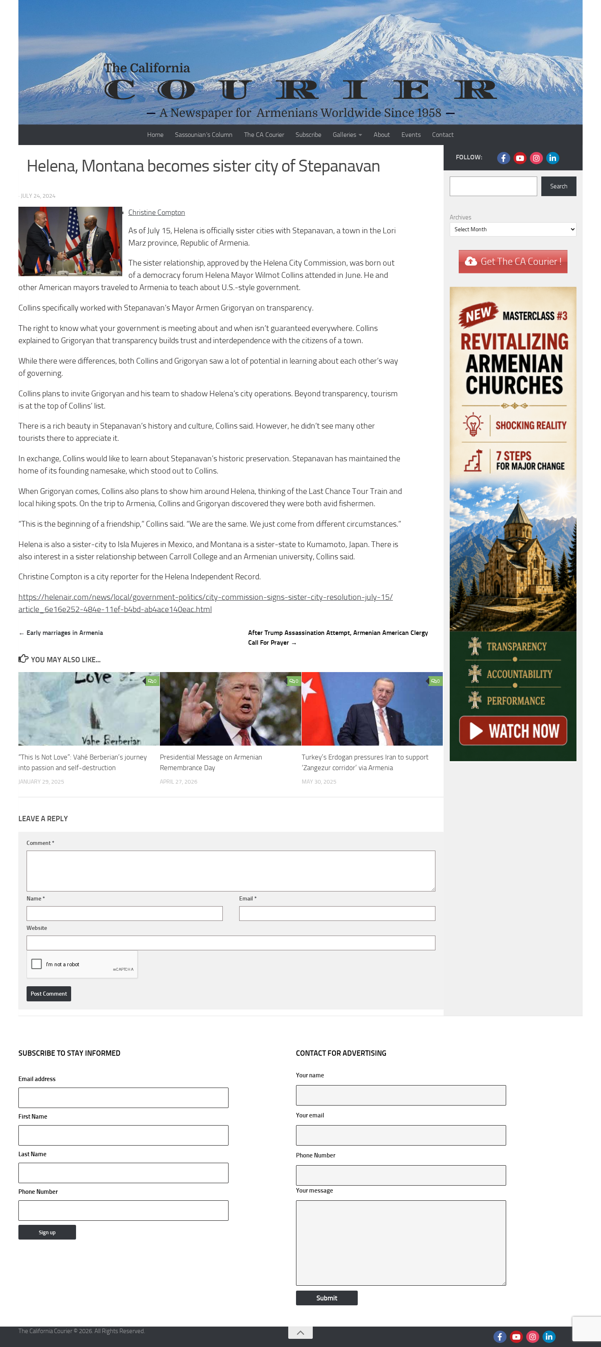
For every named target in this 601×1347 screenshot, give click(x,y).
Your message (314, 1190)
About (382, 134)
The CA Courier (264, 134)
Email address (37, 1079)
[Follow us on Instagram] (536, 158)
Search (558, 186)
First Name (32, 1116)
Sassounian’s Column (204, 134)
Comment (40, 843)
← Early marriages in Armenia (60, 633)
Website (37, 928)
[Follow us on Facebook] (503, 158)
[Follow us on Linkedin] (552, 158)
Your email (310, 1115)
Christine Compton (156, 212)
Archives (460, 217)
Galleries (344, 134)
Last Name (32, 1154)
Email (248, 898)
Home (155, 134)
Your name (310, 1075)
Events (411, 134)
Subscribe (308, 134)
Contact (443, 134)
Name (36, 898)
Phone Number (38, 1191)
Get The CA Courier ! (521, 261)
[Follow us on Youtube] (520, 158)
